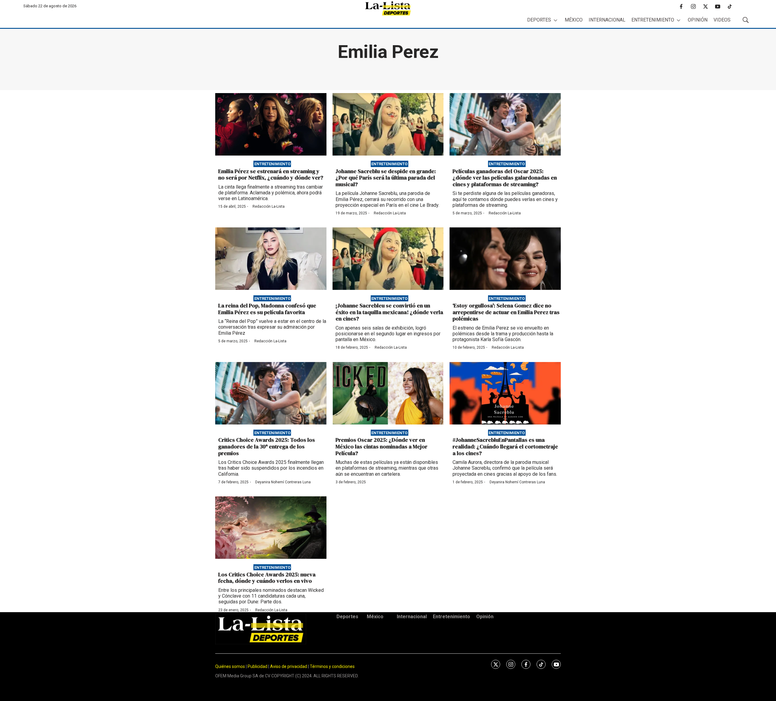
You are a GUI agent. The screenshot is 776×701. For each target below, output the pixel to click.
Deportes (539, 20)
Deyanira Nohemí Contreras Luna (283, 482)
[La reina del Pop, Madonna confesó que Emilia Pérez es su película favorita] (270, 258)
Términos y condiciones (332, 666)
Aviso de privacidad (288, 666)
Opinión (697, 20)
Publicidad (258, 666)
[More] (555, 20)
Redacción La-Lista (269, 206)
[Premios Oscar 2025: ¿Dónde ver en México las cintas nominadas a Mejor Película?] (388, 393)
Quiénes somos (230, 666)
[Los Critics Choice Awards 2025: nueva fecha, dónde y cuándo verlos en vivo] (270, 527)
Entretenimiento (652, 20)
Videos (722, 20)
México (574, 20)
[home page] (388, 8)
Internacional (607, 20)
